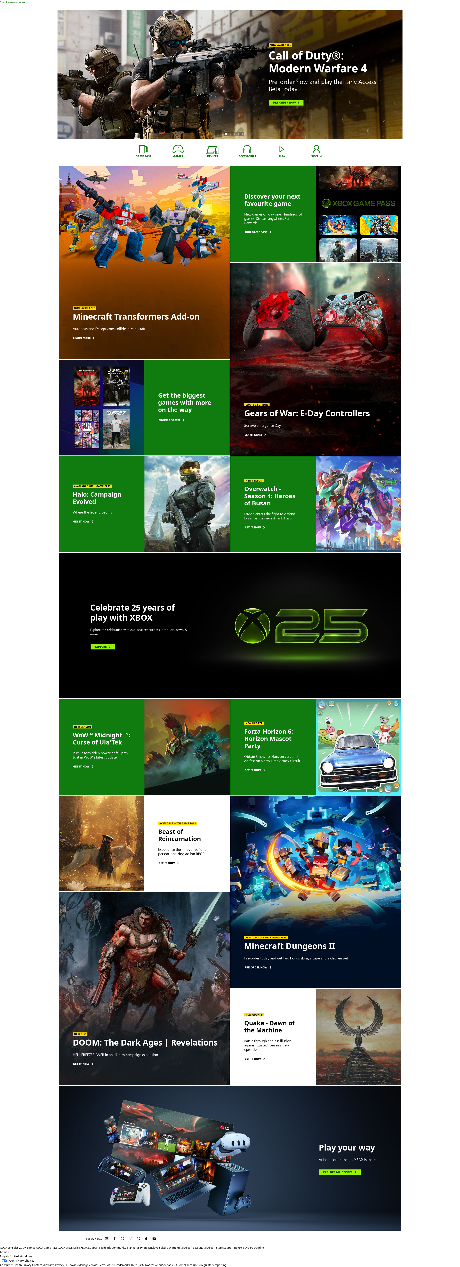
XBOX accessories (69, 1247)
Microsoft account (191, 1247)
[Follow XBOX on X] (122, 1238)
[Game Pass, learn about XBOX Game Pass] (143, 149)
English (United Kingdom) (16, 1256)
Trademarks (123, 1265)
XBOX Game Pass (46, 1247)
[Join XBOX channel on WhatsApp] (138, 1238)
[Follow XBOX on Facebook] (115, 1238)
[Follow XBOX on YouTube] (154, 1238)
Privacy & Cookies (66, 1265)
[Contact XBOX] (107, 1238)
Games (4, 1252)
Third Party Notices (142, 1265)
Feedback (105, 1247)
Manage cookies (88, 1265)
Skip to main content (13, 2)
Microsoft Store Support (218, 1247)
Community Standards (125, 1247)
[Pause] (218, 134)
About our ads (164, 1265)
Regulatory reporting (213, 1265)
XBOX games (27, 1247)
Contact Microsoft (43, 1265)
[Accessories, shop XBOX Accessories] (247, 149)
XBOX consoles (9, 1247)
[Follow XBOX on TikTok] (146, 1238)
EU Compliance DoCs (186, 1265)
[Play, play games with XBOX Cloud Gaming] (282, 149)
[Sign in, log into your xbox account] (316, 149)
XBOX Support (89, 1247)
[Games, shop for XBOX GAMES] (178, 149)
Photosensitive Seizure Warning (160, 1247)
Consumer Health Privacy (15, 1265)
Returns (239, 1247)
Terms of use (107, 1265)
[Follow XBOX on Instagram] (130, 1238)
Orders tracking (254, 1247)
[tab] (226, 134)
